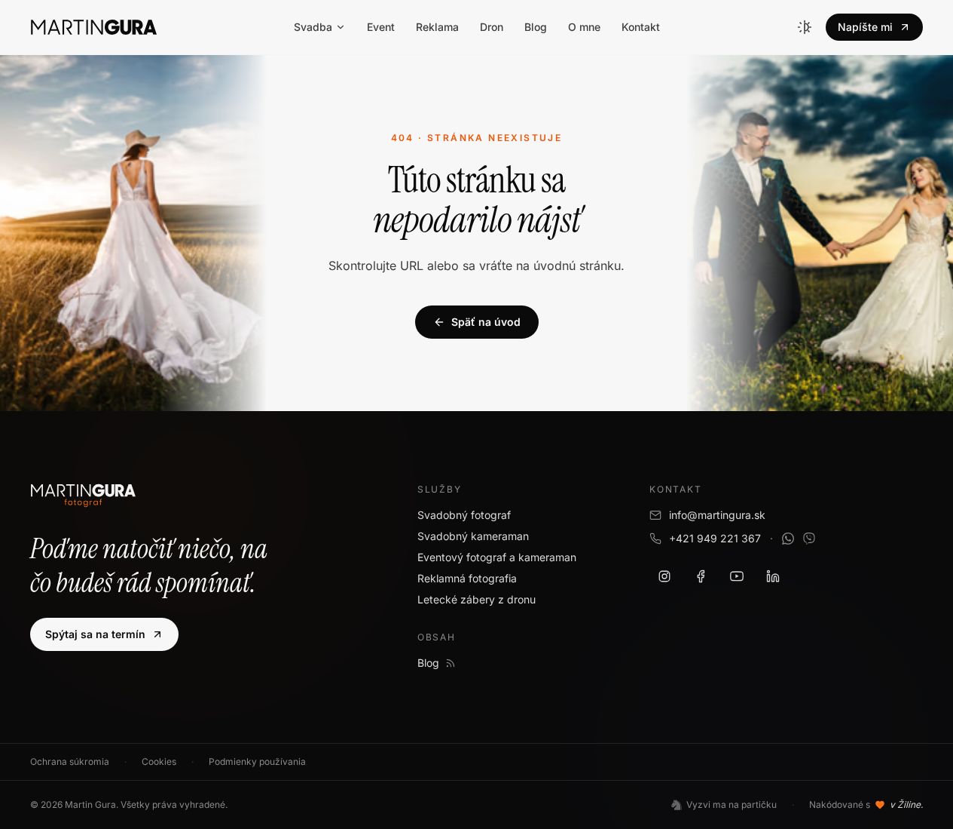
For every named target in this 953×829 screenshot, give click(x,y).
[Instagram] (664, 576)
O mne (584, 26)
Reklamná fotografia (467, 578)
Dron (491, 26)
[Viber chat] (809, 539)
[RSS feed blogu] (450, 663)
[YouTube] (737, 576)
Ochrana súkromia (69, 761)
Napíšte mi (865, 26)
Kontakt (641, 26)
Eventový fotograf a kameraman (496, 557)
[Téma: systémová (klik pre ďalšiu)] (805, 27)
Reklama (437, 26)
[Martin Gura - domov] (93, 27)
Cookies (159, 761)
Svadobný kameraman (473, 536)
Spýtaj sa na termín (95, 634)
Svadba (313, 26)
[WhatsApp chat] (788, 539)
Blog (535, 26)
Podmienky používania (257, 761)
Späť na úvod (486, 321)
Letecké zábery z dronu (476, 599)
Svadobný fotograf (464, 514)
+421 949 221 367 (715, 538)
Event (381, 26)
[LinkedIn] (773, 576)
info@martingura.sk (717, 514)
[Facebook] (701, 576)
